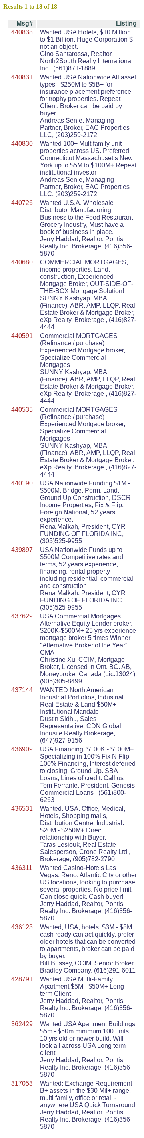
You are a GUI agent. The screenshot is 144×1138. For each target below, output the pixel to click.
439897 (22, 549)
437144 (22, 690)
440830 (22, 143)
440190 (22, 483)
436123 (22, 927)
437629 (22, 616)
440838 (22, 32)
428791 (22, 979)
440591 (22, 335)
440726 (22, 202)
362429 (22, 1024)
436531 (22, 808)
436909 (22, 749)
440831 (22, 77)
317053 (22, 1083)
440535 (22, 409)
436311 (21, 867)
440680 (22, 262)
